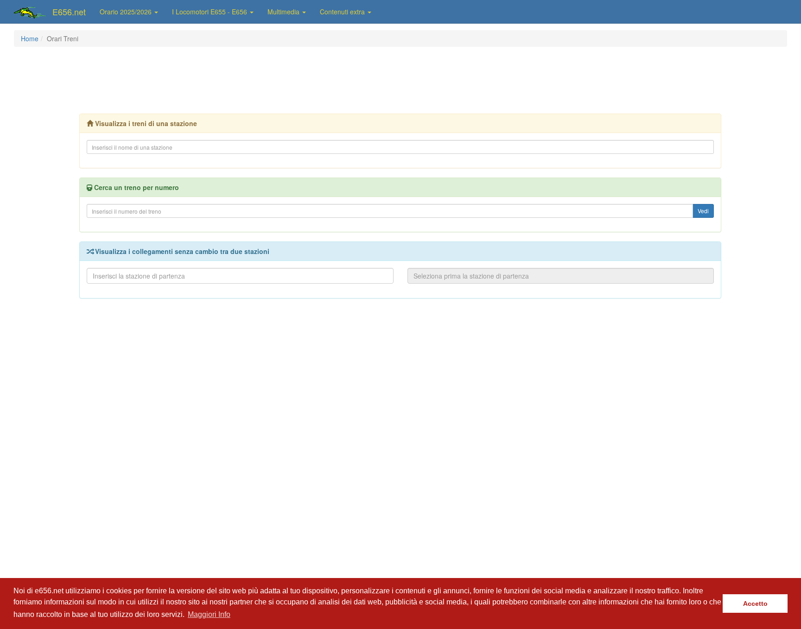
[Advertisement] (400, 79)
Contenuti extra (343, 11)
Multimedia (284, 11)
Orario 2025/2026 (126, 11)
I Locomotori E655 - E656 (210, 11)
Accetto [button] (755, 603)
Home (29, 38)
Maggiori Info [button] (209, 614)
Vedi (703, 211)
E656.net (69, 12)
